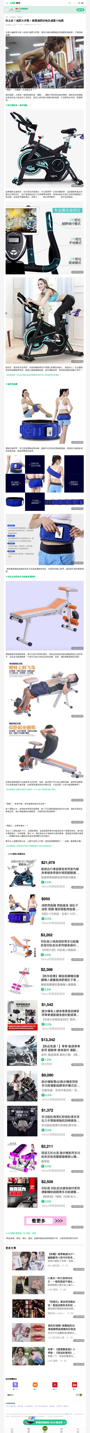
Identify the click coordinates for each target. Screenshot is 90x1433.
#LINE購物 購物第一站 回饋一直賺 (21, 1233)
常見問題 (59, 1406)
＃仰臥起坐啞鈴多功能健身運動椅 (20, 577)
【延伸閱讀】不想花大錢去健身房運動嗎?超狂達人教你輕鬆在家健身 (32, 375)
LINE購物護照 (29, 1406)
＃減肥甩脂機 (11, 384)
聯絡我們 (66, 1406)
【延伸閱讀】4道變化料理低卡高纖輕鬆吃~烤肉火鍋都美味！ (29, 846)
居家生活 (20, 17)
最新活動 (20, 1406)
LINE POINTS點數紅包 (41, 1406)
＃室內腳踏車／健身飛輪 (16, 105)
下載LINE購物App (11, 1406)
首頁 (7, 17)
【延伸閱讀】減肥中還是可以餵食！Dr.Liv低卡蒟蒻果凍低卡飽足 (31, 789)
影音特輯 (12, 17)
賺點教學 (52, 1406)
